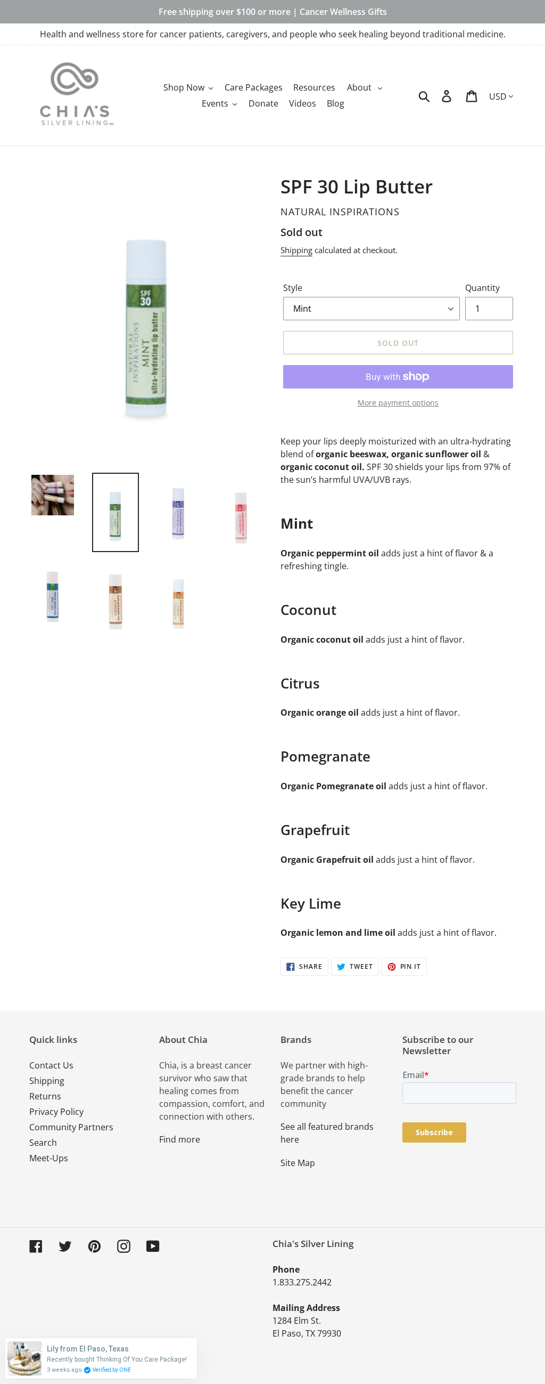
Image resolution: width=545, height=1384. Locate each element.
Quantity (482, 288)
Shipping (296, 250)
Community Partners (71, 1127)
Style (292, 288)
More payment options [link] (398, 403)
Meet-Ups (48, 1158)
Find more (179, 1139)
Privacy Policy (56, 1112)
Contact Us (51, 1065)
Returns (45, 1096)
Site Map (297, 1163)
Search (43, 1142)
